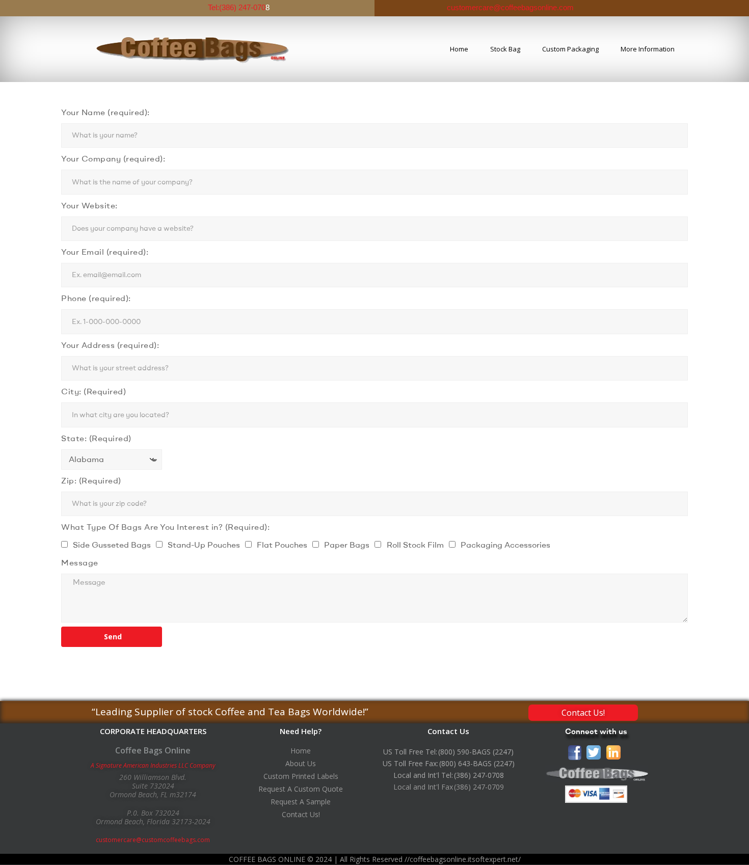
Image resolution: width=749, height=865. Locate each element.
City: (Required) (93, 391)
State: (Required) (96, 438)
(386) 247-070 (242, 7)
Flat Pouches (282, 544)
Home (459, 48)
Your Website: (89, 205)
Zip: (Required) (91, 480)
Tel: (213, 7)
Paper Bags (346, 544)
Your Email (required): (104, 252)
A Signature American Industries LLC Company (153, 765)
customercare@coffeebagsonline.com (509, 7)
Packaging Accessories (505, 544)
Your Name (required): (105, 112)
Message (79, 562)
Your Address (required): (110, 345)
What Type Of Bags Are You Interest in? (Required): (165, 527)
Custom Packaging (570, 48)
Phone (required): (96, 298)
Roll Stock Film (415, 544)
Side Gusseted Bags (112, 544)
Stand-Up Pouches (204, 544)
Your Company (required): (113, 158)
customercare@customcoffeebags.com (153, 839)
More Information (648, 48)
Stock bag (505, 48)
